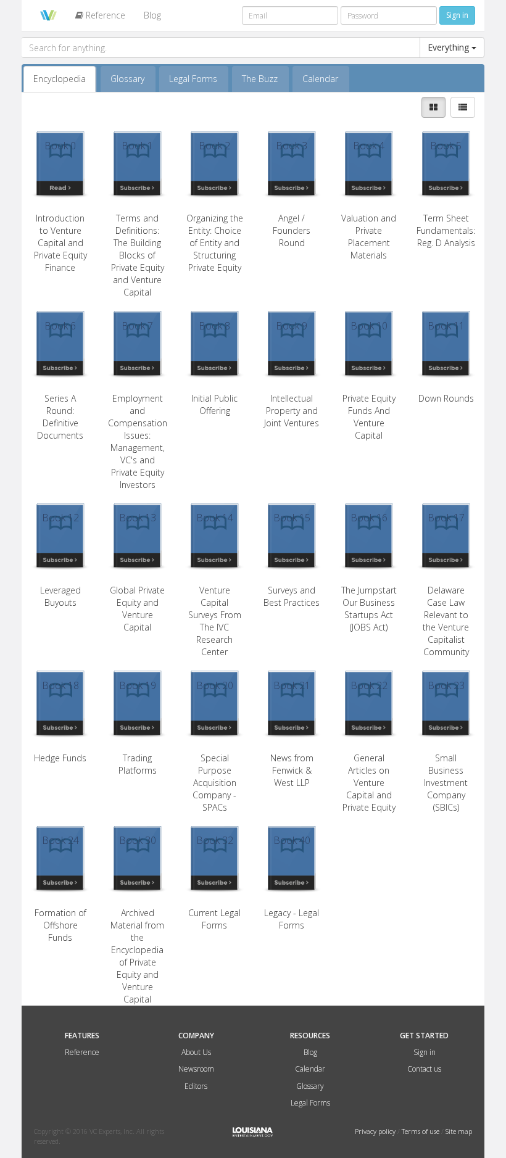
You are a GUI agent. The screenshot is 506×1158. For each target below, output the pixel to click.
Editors (196, 1086)
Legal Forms (193, 79)
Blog (152, 15)
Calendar (320, 79)
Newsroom (196, 1069)
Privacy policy (376, 1131)
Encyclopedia (59, 79)
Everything (449, 47)
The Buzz (260, 79)
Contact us (424, 1069)
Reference (104, 15)
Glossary (127, 79)
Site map (459, 1131)
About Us (196, 1052)
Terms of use (421, 1131)
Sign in (424, 1052)
